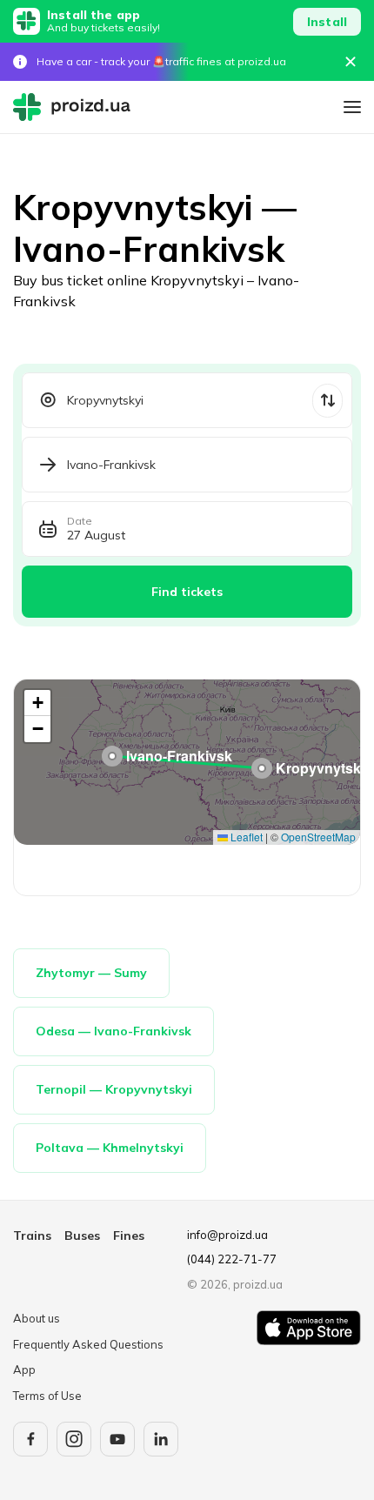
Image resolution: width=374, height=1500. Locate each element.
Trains (32, 1235)
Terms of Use (47, 1396)
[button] (261, 768)
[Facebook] (30, 1439)
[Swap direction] (327, 401)
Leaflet (245, 836)
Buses (82, 1235)
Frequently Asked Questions (88, 1344)
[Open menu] (352, 107)
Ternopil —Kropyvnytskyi (114, 1089)
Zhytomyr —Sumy (91, 973)
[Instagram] (74, 1439)
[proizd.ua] (75, 107)
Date (79, 521)
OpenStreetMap (318, 836)
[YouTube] (117, 1439)
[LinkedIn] (161, 1439)
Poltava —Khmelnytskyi (110, 1147)
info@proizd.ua (227, 1235)
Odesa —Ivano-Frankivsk (113, 1031)
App (24, 1369)
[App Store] (309, 1357)
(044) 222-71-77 (232, 1259)
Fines (128, 1235)
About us (36, 1318)
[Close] (350, 61)
